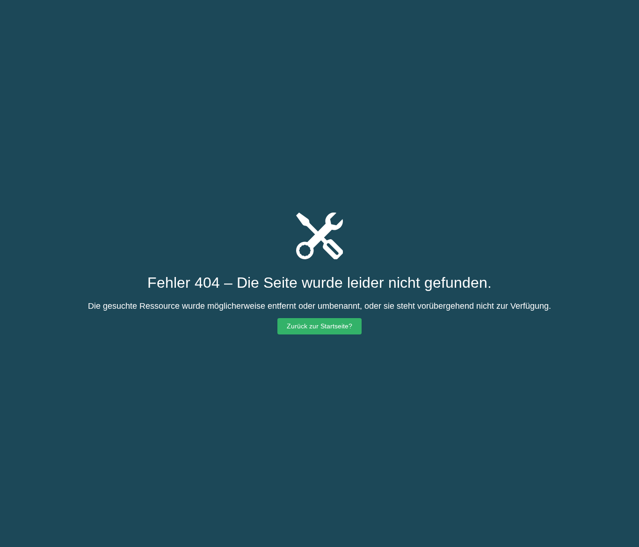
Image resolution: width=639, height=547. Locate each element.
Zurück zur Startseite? (319, 326)
